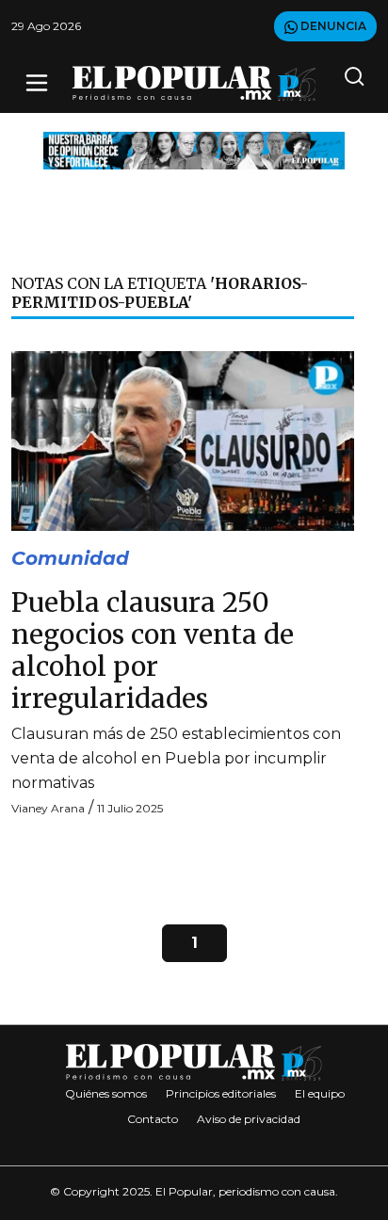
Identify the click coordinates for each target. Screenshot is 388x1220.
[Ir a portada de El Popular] (194, 83)
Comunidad (70, 558)
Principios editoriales (221, 1093)
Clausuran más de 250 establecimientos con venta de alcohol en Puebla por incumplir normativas (176, 758)
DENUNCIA (332, 26)
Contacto (152, 1119)
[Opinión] (194, 149)
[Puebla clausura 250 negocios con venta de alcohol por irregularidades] (182, 440)
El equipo (320, 1093)
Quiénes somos (106, 1093)
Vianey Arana (48, 808)
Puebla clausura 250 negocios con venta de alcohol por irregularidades (152, 650)
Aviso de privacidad (248, 1119)
